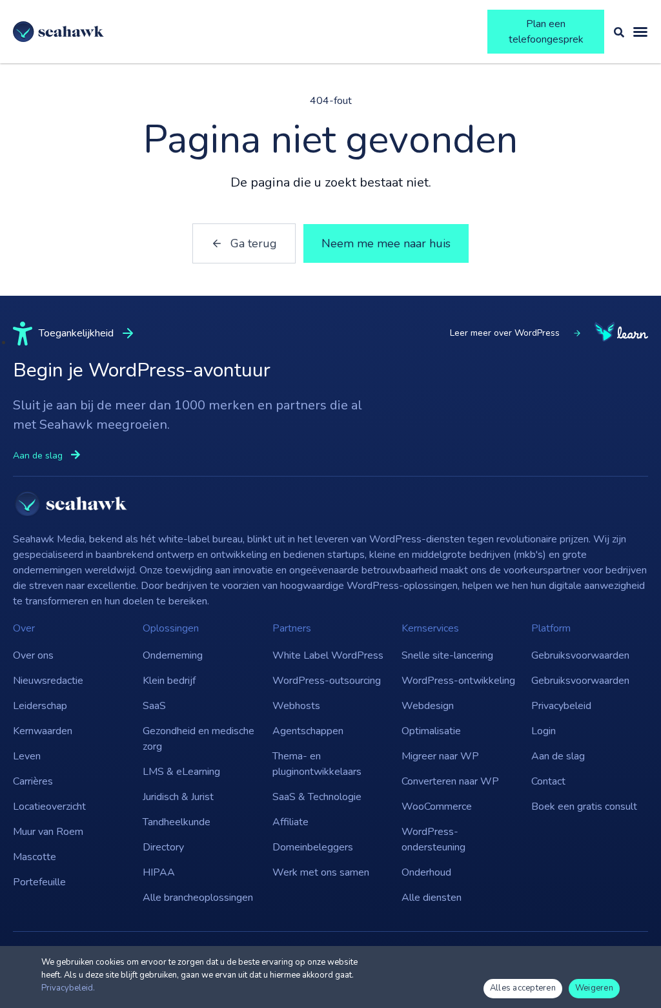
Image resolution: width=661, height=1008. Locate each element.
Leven (27, 756)
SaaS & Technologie (316, 797)
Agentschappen (307, 731)
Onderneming (173, 655)
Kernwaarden (42, 731)
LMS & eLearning (181, 772)
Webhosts (296, 706)
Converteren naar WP (450, 781)
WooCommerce (437, 806)
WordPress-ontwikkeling (458, 681)
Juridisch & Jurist (178, 797)
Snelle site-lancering (447, 655)
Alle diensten (432, 897)
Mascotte (34, 857)
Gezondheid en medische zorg (198, 739)
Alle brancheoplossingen (198, 897)
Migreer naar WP (440, 756)
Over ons (33, 655)
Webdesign (428, 706)
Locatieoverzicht (49, 806)
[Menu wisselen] (640, 31)
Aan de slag (558, 756)
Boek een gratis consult (584, 806)
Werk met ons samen (320, 872)
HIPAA (159, 872)
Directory (163, 847)
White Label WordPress (327, 655)
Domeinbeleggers (312, 847)
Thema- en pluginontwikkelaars (316, 764)
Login (543, 731)
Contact (548, 781)
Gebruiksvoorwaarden (580, 655)
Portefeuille (39, 882)
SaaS (154, 706)
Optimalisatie (431, 731)
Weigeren (594, 988)
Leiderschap (40, 706)
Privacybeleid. (68, 988)
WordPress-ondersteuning (433, 839)
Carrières (33, 781)
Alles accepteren (523, 988)
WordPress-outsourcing (326, 681)
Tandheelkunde (176, 822)
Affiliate (290, 822)
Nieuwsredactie (48, 681)
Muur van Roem (48, 832)
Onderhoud (426, 872)
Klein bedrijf (169, 681)
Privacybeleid (561, 706)
